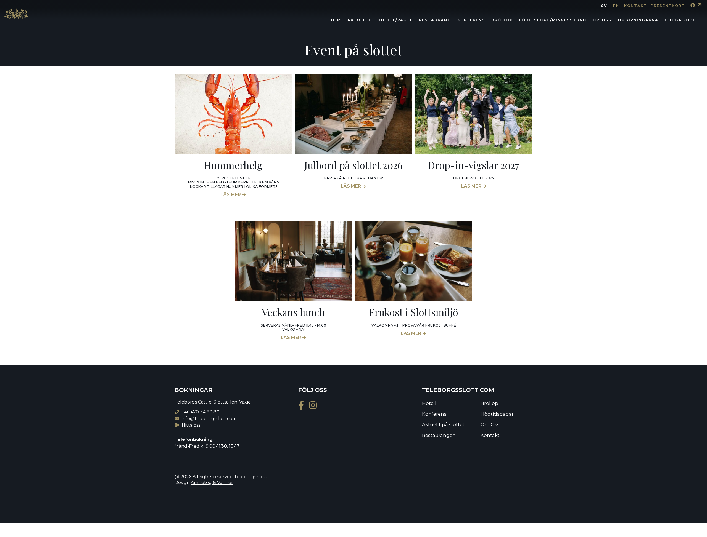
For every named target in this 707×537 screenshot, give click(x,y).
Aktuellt (359, 20)
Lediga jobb (680, 20)
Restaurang (435, 20)
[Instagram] (698, 5)
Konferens (471, 20)
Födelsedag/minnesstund (552, 20)
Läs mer (231, 194)
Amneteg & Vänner (212, 482)
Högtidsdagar (497, 414)
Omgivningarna (638, 20)
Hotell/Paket (395, 20)
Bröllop (502, 20)
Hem (336, 20)
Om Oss (602, 20)
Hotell (429, 403)
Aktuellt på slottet (443, 424)
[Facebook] (691, 5)
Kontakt (635, 6)
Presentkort (668, 6)
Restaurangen (439, 435)
